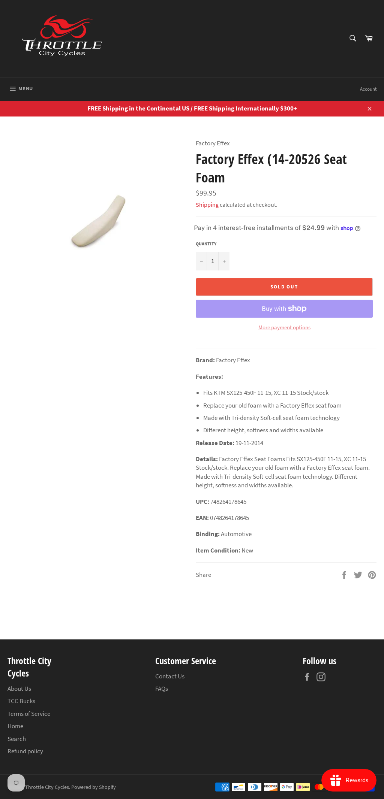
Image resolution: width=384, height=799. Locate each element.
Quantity (206, 243)
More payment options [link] (284, 327)
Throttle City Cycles (47, 787)
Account (368, 89)
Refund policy (25, 751)
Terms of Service (29, 713)
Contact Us (169, 676)
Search (17, 739)
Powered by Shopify (93, 787)
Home (15, 726)
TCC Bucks (21, 701)
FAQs (161, 688)
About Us (19, 688)
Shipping (207, 204)
